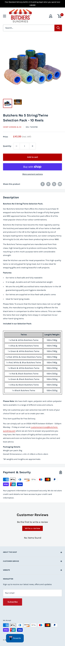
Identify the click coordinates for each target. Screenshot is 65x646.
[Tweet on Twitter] (54, 184)
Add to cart (32, 157)
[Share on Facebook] (43, 184)
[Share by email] (60, 184)
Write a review (32, 528)
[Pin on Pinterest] (48, 184)
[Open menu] (4, 16)
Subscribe (13, 602)
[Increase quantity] (32, 146)
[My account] (50, 16)
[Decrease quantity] (16, 146)
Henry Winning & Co (12, 127)
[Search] (58, 28)
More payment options (32, 174)
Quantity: (7, 146)
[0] (59, 16)
